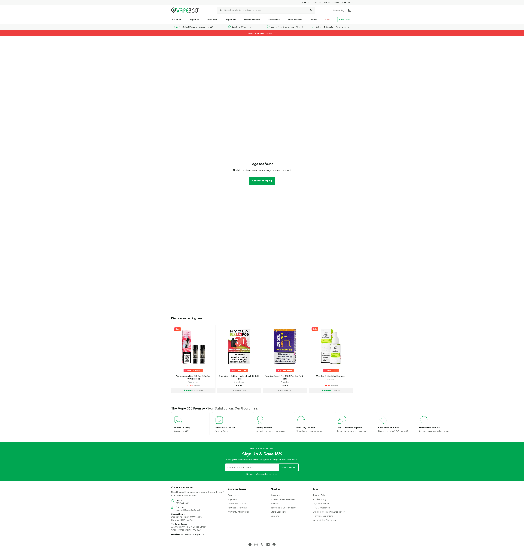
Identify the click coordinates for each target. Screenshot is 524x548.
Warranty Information (238, 512)
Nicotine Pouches (252, 19)
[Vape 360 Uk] (185, 10)
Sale (327, 19)
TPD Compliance (321, 507)
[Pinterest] (274, 545)
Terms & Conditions (331, 2)
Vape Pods (212, 19)
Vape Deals (344, 19)
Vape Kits (194, 19)
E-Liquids (176, 19)
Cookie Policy (319, 499)
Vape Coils (230, 19)
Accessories (274, 19)
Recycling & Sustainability (283, 507)
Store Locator (347, 2)
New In (313, 19)
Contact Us (316, 2)
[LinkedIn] (268, 545)
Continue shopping (262, 180)
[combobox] (262, 10)
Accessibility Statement (325, 520)
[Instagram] (256, 545)
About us (305, 2)
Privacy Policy (320, 495)
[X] (262, 545)
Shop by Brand (295, 19)
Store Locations (278, 512)
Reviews (275, 503)
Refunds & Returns (237, 507)
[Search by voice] (311, 10)
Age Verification (321, 503)
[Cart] (350, 10)
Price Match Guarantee (283, 499)
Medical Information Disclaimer (329, 512)
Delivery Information (238, 503)
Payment (232, 499)
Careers (275, 516)
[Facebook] (250, 545)
